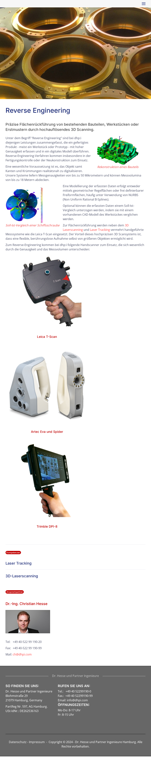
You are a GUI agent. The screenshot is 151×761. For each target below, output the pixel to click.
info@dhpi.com (77, 700)
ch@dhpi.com (22, 654)
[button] (142, 3)
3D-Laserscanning (22, 576)
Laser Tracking (100, 230)
